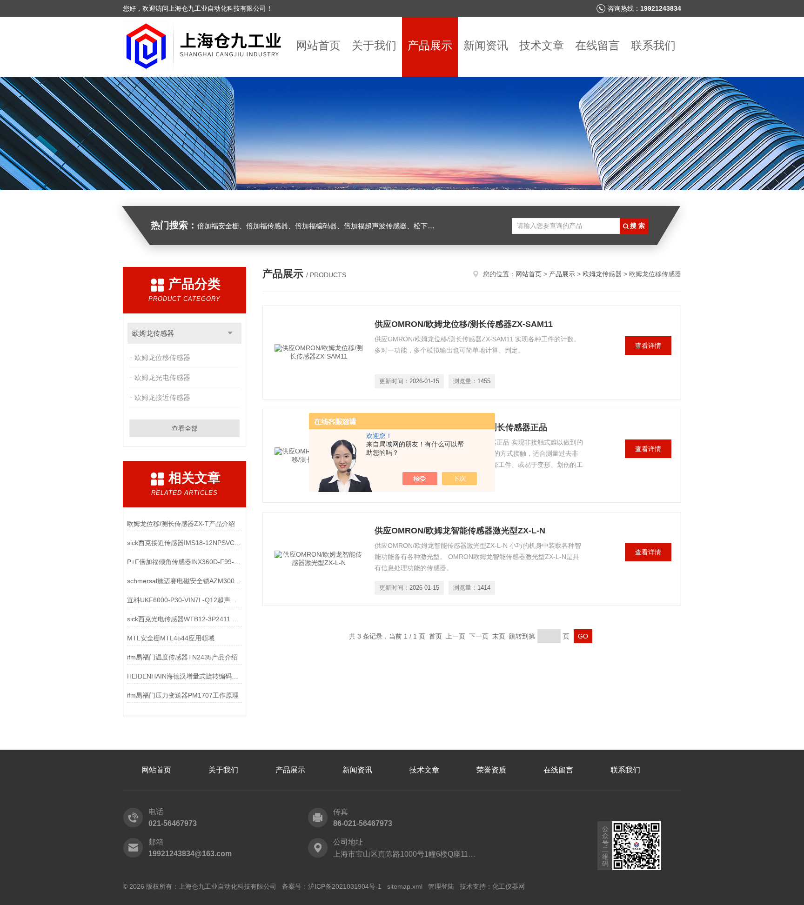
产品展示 (430, 45)
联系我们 (653, 45)
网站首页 (318, 45)
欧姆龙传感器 (153, 333)
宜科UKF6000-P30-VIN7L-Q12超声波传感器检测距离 (184, 600)
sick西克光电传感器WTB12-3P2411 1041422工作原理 (184, 619)
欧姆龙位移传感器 (162, 357)
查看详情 (648, 345)
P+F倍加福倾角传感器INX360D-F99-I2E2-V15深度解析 (184, 562)
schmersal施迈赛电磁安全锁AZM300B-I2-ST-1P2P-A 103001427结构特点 (184, 581)
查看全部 (185, 428)
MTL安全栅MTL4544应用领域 (170, 638)
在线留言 (597, 45)
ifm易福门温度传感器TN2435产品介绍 (182, 657)
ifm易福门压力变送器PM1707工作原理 (183, 695)
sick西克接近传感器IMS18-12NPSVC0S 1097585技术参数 (184, 542)
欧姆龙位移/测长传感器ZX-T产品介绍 (181, 523)
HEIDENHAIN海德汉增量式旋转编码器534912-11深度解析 (184, 676)
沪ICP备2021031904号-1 (345, 886)
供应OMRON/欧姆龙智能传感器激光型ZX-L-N (460, 530)
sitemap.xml (404, 886)
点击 (230, 333)
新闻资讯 (485, 45)
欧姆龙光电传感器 (162, 377)
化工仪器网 (508, 886)
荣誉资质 (491, 770)
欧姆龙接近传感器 (162, 397)
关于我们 (374, 45)
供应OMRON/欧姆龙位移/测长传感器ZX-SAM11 (464, 324)
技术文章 (541, 45)
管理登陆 (441, 886)
